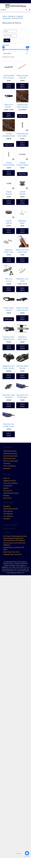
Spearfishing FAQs (9, 458)
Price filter (5, 45)
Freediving (6, 463)
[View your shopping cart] (29, 9)
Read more (22, 116)
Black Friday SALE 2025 (11, 552)
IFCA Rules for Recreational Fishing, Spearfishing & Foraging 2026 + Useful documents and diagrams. (15, 538)
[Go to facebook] (27, 853)
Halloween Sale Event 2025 (12, 554)
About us (6, 478)
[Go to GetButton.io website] (27, 856)
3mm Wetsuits (8, 511)
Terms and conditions (10, 483)
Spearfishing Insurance (11, 493)
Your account (7, 490)
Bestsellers (7, 468)
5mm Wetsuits (8, 513)
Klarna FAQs (7, 498)
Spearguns (11, 16)
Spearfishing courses (10, 453)
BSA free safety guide (10, 461)
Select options (22, 86)
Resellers (6, 495)
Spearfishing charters (10, 456)
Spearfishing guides (10, 451)
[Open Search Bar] (26, 9)
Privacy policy (7, 485)
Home (4, 16)
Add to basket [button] (8, 86)
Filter (7, 40)
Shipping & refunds (9, 481)
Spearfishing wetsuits (10, 509)
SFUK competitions (9, 466)
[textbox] (10, 31)
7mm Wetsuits (8, 516)
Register (6, 488)
